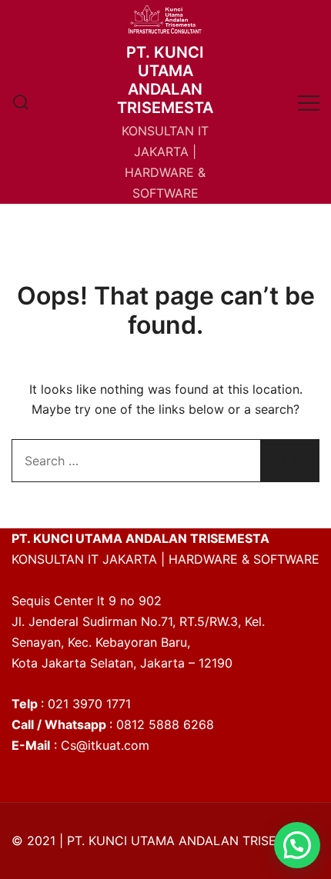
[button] (297, 845)
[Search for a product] (21, 102)
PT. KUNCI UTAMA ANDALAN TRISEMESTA (165, 80)
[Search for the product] (290, 460)
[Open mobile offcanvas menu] (308, 102)
